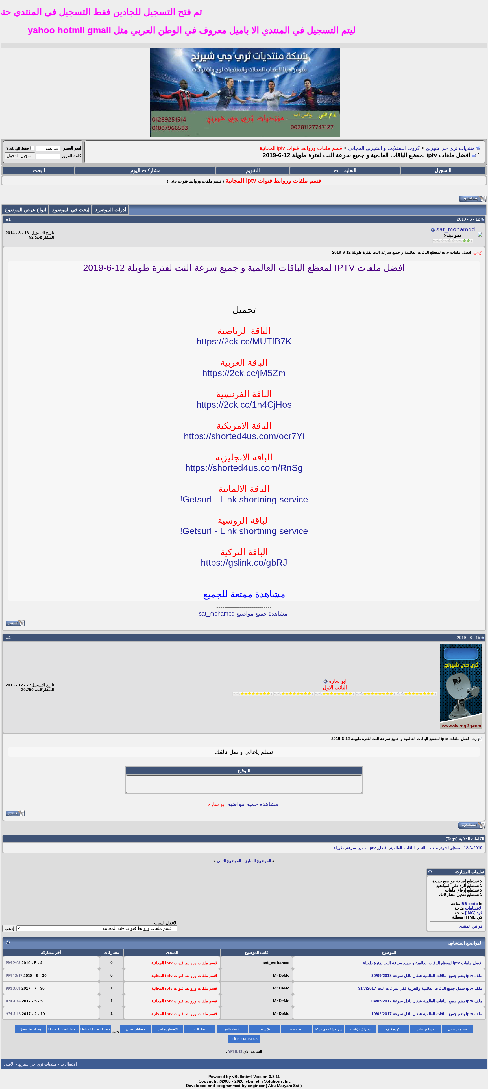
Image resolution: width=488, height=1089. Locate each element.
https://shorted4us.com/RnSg (244, 468)
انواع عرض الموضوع (25, 209)
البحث (39, 170)
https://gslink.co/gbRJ (244, 562)
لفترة (444, 848)
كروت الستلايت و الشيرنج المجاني (384, 148)
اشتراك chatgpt (360, 1029)
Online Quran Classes (63, 1029)
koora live (296, 1029)
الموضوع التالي (229, 861)
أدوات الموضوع (110, 209)
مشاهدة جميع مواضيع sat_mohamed (243, 614)
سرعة (351, 848)
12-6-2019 (473, 848)
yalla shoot (232, 1029)
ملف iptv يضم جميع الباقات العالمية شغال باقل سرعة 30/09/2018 (426, 975)
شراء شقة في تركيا (328, 1029)
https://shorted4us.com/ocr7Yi (244, 436)
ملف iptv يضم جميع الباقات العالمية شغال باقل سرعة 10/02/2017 (426, 1013)
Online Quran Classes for (95, 1030)
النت (421, 848)
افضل (383, 848)
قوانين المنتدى (470, 926)
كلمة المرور (71, 155)
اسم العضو (72, 148)
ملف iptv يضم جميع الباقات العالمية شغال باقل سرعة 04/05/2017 (426, 1001)
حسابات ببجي (135, 1029)
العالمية (396, 848)
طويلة (339, 848)
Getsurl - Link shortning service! (244, 499)
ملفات (433, 848)
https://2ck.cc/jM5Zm (244, 373)
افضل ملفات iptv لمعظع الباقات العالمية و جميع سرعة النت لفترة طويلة (422, 963)
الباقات (410, 848)
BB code (469, 903)
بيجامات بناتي (457, 1029)
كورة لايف (393, 1029)
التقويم (253, 170)
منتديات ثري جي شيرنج (450, 148)
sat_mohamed (455, 229)
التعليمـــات (345, 170)
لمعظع (456, 848)
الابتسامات (473, 908)
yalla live (200, 1029)
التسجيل (443, 170)
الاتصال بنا (68, 1064)
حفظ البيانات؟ (17, 148)
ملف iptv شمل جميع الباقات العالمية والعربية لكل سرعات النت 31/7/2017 (420, 988)
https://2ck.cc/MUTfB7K (244, 341)
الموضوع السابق (258, 861)
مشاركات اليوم (145, 170)
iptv (372, 848)
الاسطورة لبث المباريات (168, 1030)
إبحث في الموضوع (71, 209)
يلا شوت (264, 1029)
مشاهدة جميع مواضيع (243, 804)
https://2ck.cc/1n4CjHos (244, 404)
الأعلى (9, 1064)
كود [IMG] (473, 912)
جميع (362, 848)
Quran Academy (31, 1029)
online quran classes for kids (244, 1040)
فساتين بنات (425, 1029)
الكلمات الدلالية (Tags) (465, 838)
